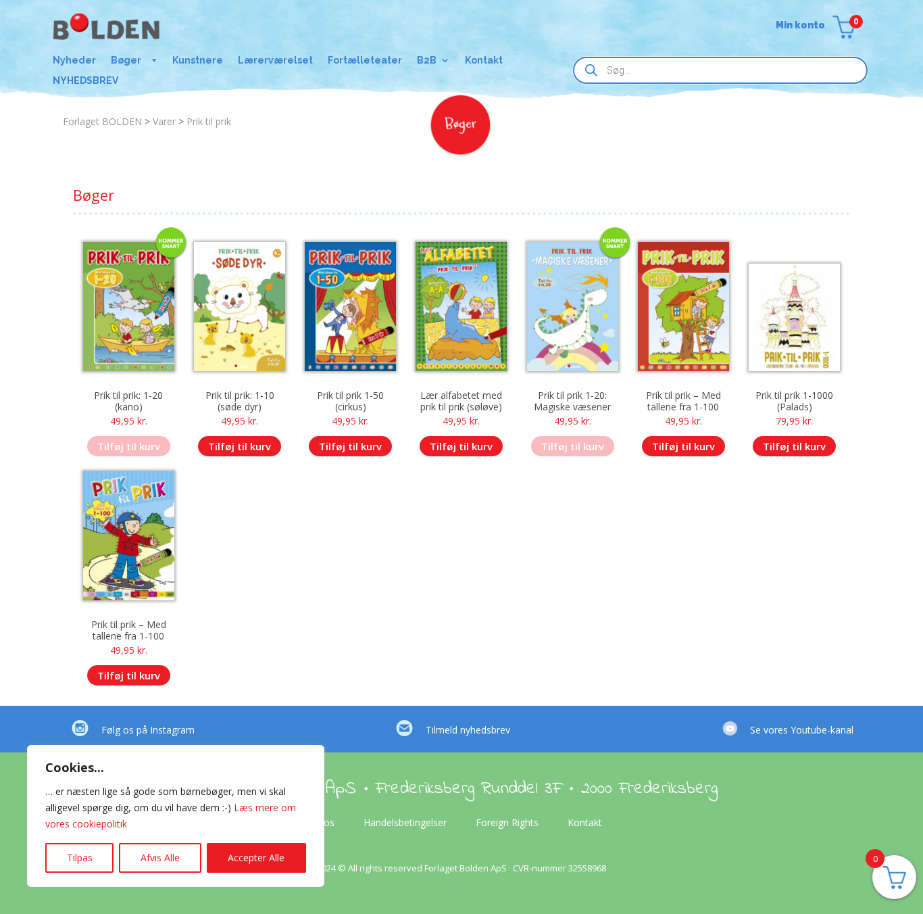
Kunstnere (197, 60)
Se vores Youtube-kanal (801, 729)
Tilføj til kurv (128, 446)
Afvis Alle (160, 857)
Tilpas (80, 857)
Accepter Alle (256, 857)
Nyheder (74, 60)
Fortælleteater (365, 60)
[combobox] (720, 70)
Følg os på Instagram (148, 729)
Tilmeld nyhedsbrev (468, 729)
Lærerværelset (275, 60)
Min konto (800, 25)
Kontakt (484, 60)
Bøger (126, 60)
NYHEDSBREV (85, 81)
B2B (426, 60)
